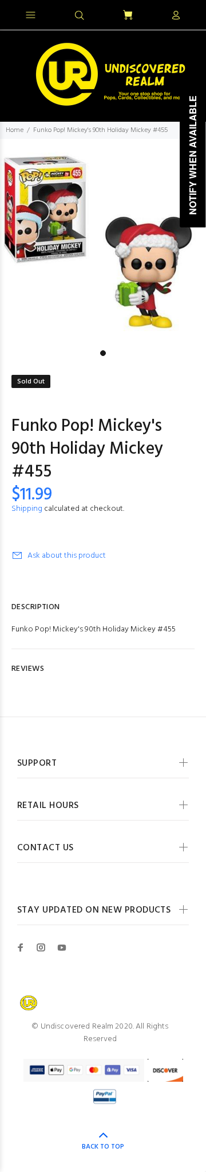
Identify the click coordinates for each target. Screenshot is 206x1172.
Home (14, 130)
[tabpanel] (103, 242)
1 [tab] (103, 353)
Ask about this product (66, 555)
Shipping (26, 508)
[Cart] (127, 15)
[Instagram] (41, 947)
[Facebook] (20, 947)
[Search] (79, 16)
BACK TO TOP (103, 1147)
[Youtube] (61, 947)
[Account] (175, 16)
